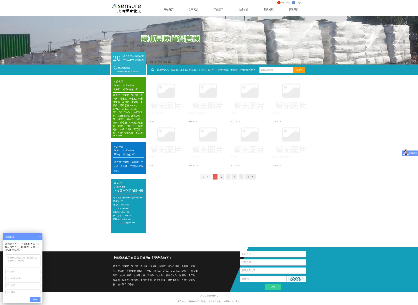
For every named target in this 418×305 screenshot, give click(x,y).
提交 (273, 287)
